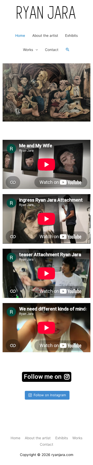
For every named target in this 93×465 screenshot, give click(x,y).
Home (20, 35)
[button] (46, 377)
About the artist (45, 35)
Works (28, 50)
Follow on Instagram (50, 395)
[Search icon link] (67, 49)
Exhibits (71, 35)
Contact (51, 50)
